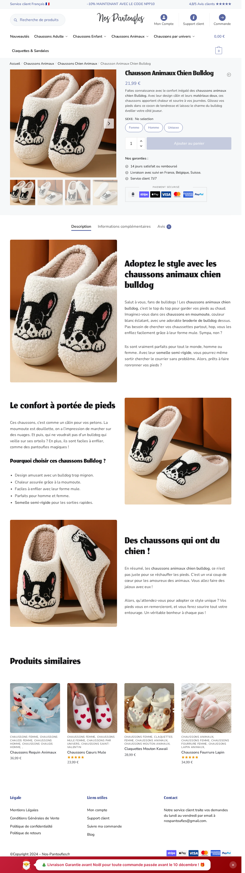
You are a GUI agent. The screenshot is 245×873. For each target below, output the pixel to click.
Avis (161, 226)
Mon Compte (163, 24)
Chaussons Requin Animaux (33, 752)
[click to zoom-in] (64, 123)
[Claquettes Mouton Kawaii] (149, 708)
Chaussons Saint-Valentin (88, 745)
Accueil (15, 63)
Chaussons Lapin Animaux (203, 745)
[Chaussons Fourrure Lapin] (206, 708)
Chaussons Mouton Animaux (147, 744)
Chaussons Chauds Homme (31, 745)
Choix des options (35, 772)
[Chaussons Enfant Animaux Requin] (229, 74)
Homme (153, 127)
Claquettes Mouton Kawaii (146, 749)
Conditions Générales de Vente (34, 818)
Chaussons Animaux (39, 63)
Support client (193, 24)
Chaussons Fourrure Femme (205, 742)
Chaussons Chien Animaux (77, 63)
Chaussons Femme (24, 737)
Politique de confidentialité (31, 826)
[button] (109, 124)
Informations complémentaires (124, 226)
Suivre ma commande (104, 826)
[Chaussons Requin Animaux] (35, 708)
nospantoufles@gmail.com (185, 820)
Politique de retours (25, 833)
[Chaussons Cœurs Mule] (92, 708)
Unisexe (173, 127)
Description (81, 226)
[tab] (81, 222)
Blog (91, 834)
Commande (222, 24)
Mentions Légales (24, 810)
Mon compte (97, 810)
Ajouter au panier (189, 143)
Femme (134, 127)
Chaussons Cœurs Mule (86, 752)
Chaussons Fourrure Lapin (202, 752)
